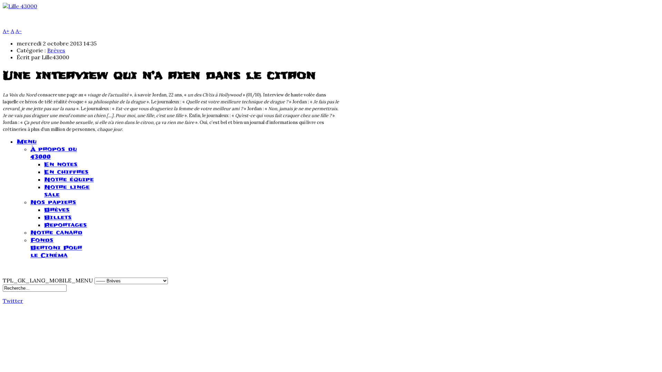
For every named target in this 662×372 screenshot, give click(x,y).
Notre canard (56, 232)
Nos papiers (53, 202)
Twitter (13, 300)
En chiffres (66, 172)
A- (19, 31)
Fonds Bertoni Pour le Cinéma (56, 247)
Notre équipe (69, 179)
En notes (61, 164)
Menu (27, 141)
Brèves (56, 50)
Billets (58, 217)
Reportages (65, 225)
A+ (6, 31)
